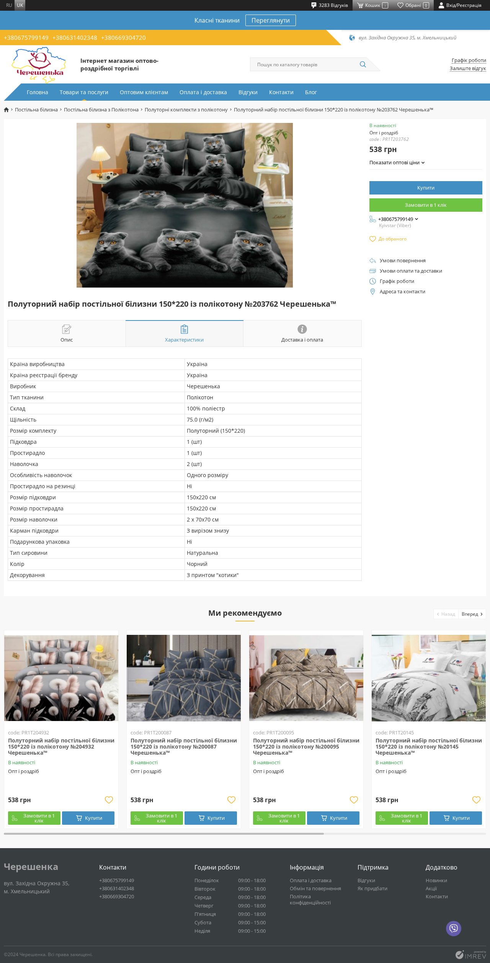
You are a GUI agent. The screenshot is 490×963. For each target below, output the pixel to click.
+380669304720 (123, 37)
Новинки (436, 880)
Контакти (281, 92)
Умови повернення (403, 260)
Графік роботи (469, 60)
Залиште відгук (468, 68)
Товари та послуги (84, 92)
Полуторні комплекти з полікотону (186, 110)
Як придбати (372, 888)
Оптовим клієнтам (144, 92)
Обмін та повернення (315, 888)
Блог (311, 92)
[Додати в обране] (108, 800)
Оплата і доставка (203, 92)
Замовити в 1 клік (426, 204)
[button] (446, 614)
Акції (431, 888)
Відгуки (248, 92)
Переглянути (271, 20)
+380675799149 (26, 37)
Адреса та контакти (402, 291)
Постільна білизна (36, 110)
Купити (425, 187)
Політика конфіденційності (310, 899)
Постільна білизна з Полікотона (101, 110)
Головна (37, 92)
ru (9, 5)
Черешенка (31, 866)
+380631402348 (74, 37)
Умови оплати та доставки (411, 271)
